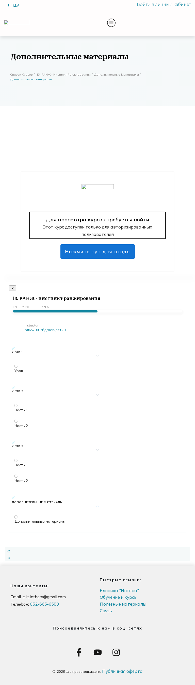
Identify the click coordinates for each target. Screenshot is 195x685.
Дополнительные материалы (39, 521)
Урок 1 (20, 370)
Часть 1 (21, 410)
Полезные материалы (123, 604)
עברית (13, 5)
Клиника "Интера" (119, 590)
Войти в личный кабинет (164, 4)
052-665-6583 (44, 604)
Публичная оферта (122, 671)
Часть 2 (21, 425)
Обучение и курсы (118, 597)
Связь (106, 610)
